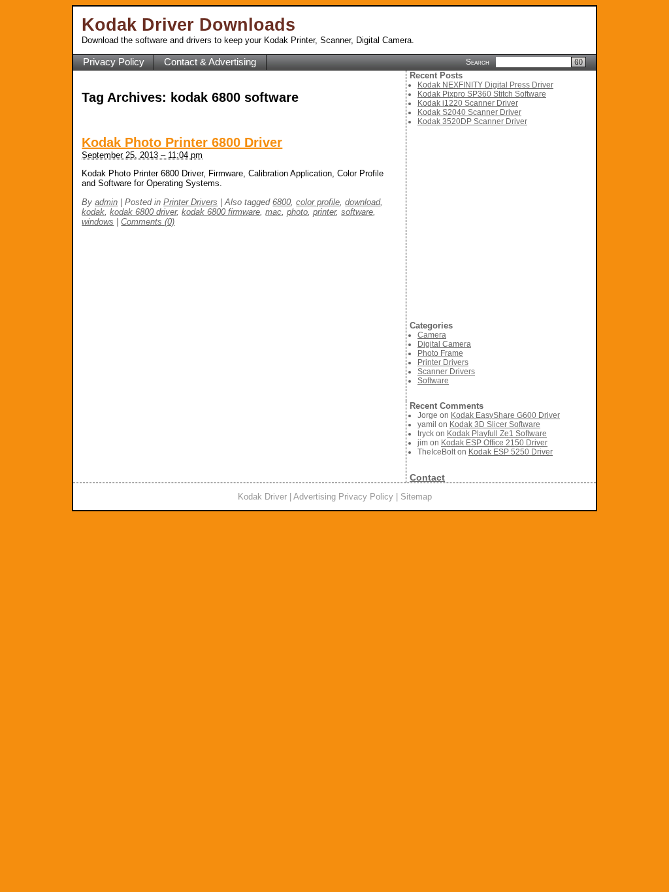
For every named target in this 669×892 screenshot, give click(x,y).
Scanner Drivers (446, 371)
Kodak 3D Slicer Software (494, 424)
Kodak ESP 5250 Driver (510, 451)
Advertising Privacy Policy (343, 497)
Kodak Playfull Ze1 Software (497, 433)
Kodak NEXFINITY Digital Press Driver (485, 84)
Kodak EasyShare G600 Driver (505, 415)
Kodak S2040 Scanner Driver (469, 112)
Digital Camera (444, 344)
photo (297, 212)
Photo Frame (440, 353)
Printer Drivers (190, 202)
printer (324, 212)
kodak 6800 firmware (221, 212)
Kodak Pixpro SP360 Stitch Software (481, 94)
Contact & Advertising (210, 62)
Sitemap (416, 497)
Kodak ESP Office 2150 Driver (494, 442)
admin (106, 202)
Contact (427, 477)
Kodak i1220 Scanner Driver (467, 103)
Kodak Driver (262, 497)
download (362, 202)
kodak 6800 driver (143, 212)
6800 (281, 202)
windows (98, 222)
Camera (431, 335)
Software (433, 380)
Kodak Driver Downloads (188, 25)
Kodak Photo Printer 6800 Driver (182, 142)
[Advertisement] (503, 223)
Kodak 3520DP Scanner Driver (472, 121)
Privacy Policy (113, 62)
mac (273, 212)
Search (477, 61)
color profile (318, 202)
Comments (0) (147, 222)
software (357, 212)
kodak (93, 212)
